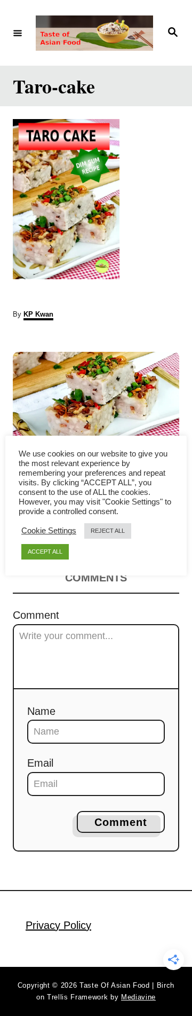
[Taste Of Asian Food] (94, 33)
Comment (36, 615)
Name (41, 711)
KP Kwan (38, 314)
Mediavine (138, 997)
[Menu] (17, 32)
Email (40, 763)
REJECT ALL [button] (108, 530)
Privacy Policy (58, 925)
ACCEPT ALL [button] (45, 551)
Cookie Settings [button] (48, 530)
